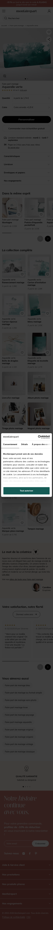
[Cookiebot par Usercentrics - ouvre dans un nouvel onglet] (38, 437)
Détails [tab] (24, 444)
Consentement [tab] (10, 444)
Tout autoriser (26, 491)
